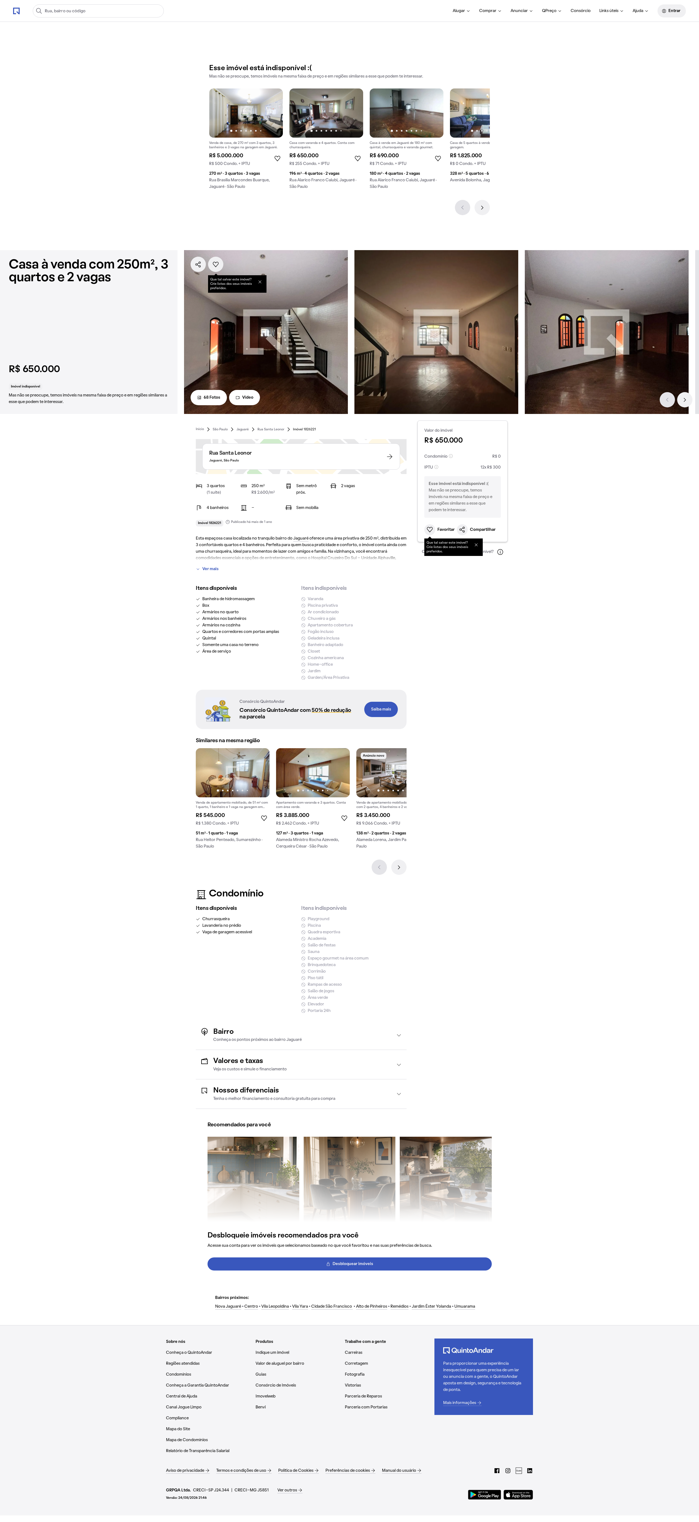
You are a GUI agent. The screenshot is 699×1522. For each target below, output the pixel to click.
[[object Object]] (260, 281)
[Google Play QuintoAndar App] (484, 1495)
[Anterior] (462, 207)
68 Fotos (212, 397)
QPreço (549, 11)
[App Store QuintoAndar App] (518, 1495)
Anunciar (519, 11)
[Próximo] (482, 207)
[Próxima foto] (273, 113)
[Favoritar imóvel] (215, 264)
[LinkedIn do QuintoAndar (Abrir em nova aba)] (529, 1470)
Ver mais (210, 569)
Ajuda (638, 11)
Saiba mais (381, 709)
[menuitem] (461, 10)
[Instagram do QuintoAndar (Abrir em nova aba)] (508, 1470)
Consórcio (581, 11)
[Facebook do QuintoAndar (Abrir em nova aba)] (497, 1470)
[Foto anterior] (219, 113)
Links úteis (608, 11)
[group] (246, 140)
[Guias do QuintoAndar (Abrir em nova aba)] (519, 1470)
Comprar (487, 11)
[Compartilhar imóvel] (198, 264)
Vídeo (247, 397)
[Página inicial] (16, 11)
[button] (301, 1035)
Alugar (459, 11)
